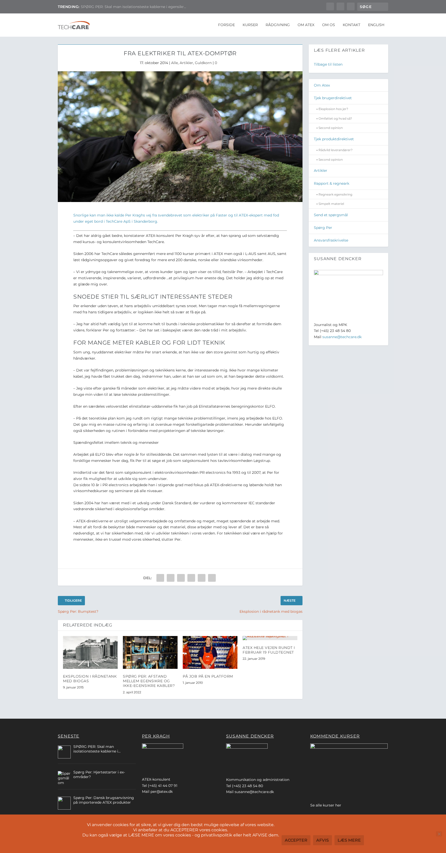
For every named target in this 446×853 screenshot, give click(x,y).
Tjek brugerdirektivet (333, 98)
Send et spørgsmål (331, 215)
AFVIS (322, 840)
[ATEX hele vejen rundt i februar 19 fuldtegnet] (270, 638)
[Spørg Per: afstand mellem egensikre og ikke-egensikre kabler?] (150, 652)
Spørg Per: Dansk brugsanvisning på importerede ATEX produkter (103, 800)
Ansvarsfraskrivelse (331, 240)
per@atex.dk (161, 791)
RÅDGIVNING (278, 25)
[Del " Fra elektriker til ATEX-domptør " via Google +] (181, 578)
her (338, 805)
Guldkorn (203, 62)
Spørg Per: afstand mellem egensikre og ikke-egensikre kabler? (149, 681)
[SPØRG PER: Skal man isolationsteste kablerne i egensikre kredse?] (64, 752)
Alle (174, 62)
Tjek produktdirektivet (334, 139)
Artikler (186, 62)
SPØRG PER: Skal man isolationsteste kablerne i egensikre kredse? (95, 749)
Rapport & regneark (331, 183)
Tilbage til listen (328, 64)
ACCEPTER (296, 840)
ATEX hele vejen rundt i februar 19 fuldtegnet (269, 650)
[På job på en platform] (210, 652)
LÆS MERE (349, 840)
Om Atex (322, 85)
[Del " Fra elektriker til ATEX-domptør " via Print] (212, 578)
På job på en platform (100, 6)
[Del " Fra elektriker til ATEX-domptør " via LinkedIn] (191, 578)
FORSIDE (226, 25)
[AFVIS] (439, 833)
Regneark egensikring (335, 194)
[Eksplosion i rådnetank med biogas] (90, 652)
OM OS (328, 25)
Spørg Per (323, 227)
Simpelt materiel (331, 204)
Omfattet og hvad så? (335, 118)
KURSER (250, 25)
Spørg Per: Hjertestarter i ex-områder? (99, 774)
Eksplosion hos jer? (333, 109)
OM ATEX (306, 25)
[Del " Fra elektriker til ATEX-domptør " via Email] (201, 578)
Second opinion (330, 128)
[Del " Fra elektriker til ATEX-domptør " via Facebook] (160, 578)
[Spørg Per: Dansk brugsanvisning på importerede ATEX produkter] (64, 803)
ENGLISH (376, 25)
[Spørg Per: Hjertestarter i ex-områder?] (64, 777)
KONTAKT (351, 25)
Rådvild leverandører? (335, 150)
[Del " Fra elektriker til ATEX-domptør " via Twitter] (170, 578)
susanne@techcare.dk (342, 337)
